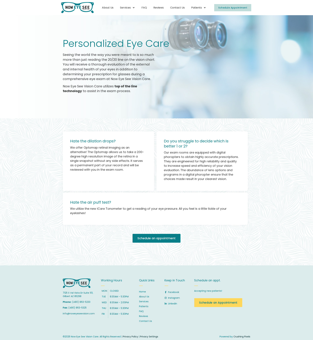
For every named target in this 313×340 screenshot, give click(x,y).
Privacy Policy (130, 336)
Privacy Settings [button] (149, 336)
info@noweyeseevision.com (79, 313)
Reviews (158, 7)
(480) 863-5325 (77, 307)
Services (125, 7)
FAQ (144, 7)
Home (142, 291)
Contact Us (177, 7)
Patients (196, 7)
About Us (107, 7)
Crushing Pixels (241, 336)
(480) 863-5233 (81, 302)
